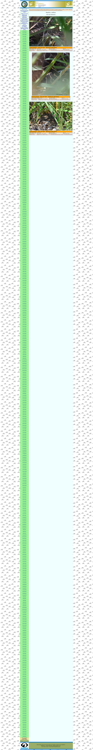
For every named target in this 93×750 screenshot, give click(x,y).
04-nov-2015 (24, 665)
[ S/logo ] (44, 50)
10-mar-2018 (24, 471)
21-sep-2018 (24, 444)
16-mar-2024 (24, 68)
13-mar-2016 (24, 621)
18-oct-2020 (24, 285)
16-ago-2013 (24, 736)
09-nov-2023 (24, 121)
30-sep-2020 (24, 301)
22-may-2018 (24, 460)
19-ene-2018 (24, 480)
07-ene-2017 (24, 561)
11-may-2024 (24, 48)
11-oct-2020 (24, 292)
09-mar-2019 (24, 384)
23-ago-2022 (24, 200)
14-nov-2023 (24, 114)
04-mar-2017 (24, 543)
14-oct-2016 (24, 575)
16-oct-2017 (24, 513)
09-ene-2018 (24, 483)
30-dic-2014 (24, 724)
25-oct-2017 (24, 506)
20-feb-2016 (24, 630)
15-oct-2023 (24, 135)
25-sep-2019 (24, 340)
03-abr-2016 (24, 616)
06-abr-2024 (24, 59)
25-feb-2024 (24, 80)
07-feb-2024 (24, 91)
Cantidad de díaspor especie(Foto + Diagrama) (24, 26)
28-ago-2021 (24, 243)
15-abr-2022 (24, 218)
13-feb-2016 (24, 632)
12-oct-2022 (24, 186)
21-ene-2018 (24, 478)
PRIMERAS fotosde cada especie (24, 15)
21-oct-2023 (24, 131)
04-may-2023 (24, 149)
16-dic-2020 (24, 266)
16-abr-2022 (24, 216)
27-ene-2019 (24, 395)
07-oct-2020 (24, 296)
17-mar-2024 (24, 66)
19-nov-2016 (24, 566)
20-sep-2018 (24, 446)
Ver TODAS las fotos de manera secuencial (24, 19)
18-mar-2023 (24, 158)
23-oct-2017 (24, 508)
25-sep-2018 (24, 441)
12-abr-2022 (24, 220)
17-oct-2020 (24, 287)
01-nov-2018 (24, 427)
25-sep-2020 (24, 305)
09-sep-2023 (24, 144)
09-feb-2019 (24, 391)
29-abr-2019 (24, 372)
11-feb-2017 (24, 549)
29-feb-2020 (24, 312)
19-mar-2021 (24, 257)
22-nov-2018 (24, 418)
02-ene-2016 (24, 648)
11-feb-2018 (24, 473)
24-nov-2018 (24, 416)
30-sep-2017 (24, 517)
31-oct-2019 (24, 328)
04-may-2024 (24, 52)
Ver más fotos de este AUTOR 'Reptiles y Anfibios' (57, 50)
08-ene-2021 (24, 262)
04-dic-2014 (24, 729)
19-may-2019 (24, 363)
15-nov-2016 (24, 568)
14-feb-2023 (24, 165)
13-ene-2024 (24, 96)
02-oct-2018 (24, 439)
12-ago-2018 (24, 455)
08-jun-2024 (24, 45)
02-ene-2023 (24, 172)
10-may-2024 (24, 50)
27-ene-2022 (24, 236)
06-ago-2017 (24, 526)
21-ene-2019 (24, 398)
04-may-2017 (24, 536)
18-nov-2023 (24, 112)
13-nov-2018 (24, 421)
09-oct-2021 (24, 239)
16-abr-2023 (24, 154)
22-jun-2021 (24, 246)
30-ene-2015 (24, 711)
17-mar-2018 (24, 469)
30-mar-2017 (24, 538)
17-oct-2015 (24, 671)
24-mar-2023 (24, 156)
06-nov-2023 (24, 124)
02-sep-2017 (24, 522)
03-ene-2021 (24, 264)
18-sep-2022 (24, 195)
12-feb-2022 (24, 232)
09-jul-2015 (24, 692)
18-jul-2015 (24, 690)
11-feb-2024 (24, 89)
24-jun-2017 (24, 531)
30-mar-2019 (24, 379)
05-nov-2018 (24, 425)
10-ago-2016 (24, 589)
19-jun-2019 (24, 356)
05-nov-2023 (24, 126)
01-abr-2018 (24, 467)
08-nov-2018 (24, 423)
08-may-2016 (24, 609)
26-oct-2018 (24, 430)
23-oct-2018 (24, 432)
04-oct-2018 (24, 437)
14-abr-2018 (24, 464)
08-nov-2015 (24, 662)
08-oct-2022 (24, 188)
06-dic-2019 (24, 319)
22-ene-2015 (24, 713)
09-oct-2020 (24, 294)
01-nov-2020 (24, 280)
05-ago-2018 (24, 457)
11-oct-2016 (24, 577)
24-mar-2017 (24, 540)
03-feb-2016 (24, 637)
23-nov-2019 (24, 322)
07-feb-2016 (24, 635)
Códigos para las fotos (24, 13)
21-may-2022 (24, 211)
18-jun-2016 (24, 602)
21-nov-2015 (24, 660)
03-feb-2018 (24, 476)
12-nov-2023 (24, 117)
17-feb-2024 (24, 84)
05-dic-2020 (24, 269)
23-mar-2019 (24, 381)
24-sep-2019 (24, 342)
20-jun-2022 (24, 209)
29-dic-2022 (24, 174)
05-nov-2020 (24, 278)
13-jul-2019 (24, 351)
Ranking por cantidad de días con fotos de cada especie (24, 29)
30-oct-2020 (24, 282)
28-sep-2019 (24, 338)
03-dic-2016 (24, 563)
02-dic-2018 (24, 414)
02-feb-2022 (24, 234)
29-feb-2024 (24, 75)
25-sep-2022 (24, 193)
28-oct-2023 (24, 128)
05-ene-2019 (24, 404)
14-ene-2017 (24, 556)
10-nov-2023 (24, 119)
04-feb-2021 (24, 259)
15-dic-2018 (24, 409)
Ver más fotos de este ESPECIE (68, 50)
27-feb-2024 (24, 78)
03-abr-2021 (24, 250)
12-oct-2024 (24, 36)
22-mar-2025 (24, 32)
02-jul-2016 (24, 600)
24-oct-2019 (24, 331)
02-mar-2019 (24, 388)
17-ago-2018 (24, 453)
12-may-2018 (24, 462)
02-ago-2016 (24, 593)
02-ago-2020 (24, 308)
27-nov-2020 (24, 273)
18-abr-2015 (24, 699)
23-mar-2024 (24, 64)
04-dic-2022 (24, 181)
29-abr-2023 (24, 151)
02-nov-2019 (24, 326)
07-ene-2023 (24, 167)
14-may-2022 (24, 213)
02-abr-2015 (24, 704)
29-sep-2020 (24, 303)
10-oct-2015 (24, 674)
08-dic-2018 (24, 411)
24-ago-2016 (24, 586)
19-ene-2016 (24, 644)
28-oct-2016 (24, 572)
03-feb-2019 (24, 393)
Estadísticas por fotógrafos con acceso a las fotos (24, 23)
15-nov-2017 (24, 503)
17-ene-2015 (24, 715)
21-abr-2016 (24, 614)
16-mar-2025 (24, 34)
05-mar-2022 (24, 227)
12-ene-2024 (24, 98)
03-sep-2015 (24, 681)
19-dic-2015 (24, 651)
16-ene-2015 (24, 717)
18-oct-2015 (24, 669)
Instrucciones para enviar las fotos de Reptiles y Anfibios (24, 11)
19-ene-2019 (24, 402)
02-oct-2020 (24, 299)
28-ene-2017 (24, 554)
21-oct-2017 (24, 510)
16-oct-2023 (24, 133)
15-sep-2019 (24, 345)
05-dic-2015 (24, 655)
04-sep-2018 (24, 450)
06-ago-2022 (24, 202)
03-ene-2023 (24, 170)
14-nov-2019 (24, 324)
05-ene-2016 (24, 646)
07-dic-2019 (24, 317)
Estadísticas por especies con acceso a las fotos (24, 21)
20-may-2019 (24, 361)
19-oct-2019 (24, 335)
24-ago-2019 (24, 349)
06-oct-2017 (24, 515)
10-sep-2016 (24, 582)
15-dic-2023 (24, 103)
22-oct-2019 (24, 333)
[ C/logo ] (41, 50)
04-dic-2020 (24, 271)
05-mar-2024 (24, 73)
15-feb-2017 (24, 547)
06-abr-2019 (24, 377)
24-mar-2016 (24, 618)
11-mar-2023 (24, 160)
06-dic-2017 (24, 490)
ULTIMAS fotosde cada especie (24, 17)
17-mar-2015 (24, 708)
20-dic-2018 (24, 407)
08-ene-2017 (24, 559)
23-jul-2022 (24, 206)
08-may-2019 (24, 368)
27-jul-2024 (24, 43)
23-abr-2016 (24, 612)
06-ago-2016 (24, 591)
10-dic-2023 (24, 105)
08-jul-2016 (24, 598)
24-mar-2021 (24, 255)
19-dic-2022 (24, 177)
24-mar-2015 (24, 706)
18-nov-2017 (24, 499)
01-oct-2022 (24, 190)
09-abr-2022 (24, 223)
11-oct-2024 (24, 38)
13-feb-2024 (24, 87)
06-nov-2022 (24, 183)
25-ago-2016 (24, 584)
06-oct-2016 (24, 579)
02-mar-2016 (24, 625)
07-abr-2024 (24, 57)
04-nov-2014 (24, 734)
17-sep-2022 (24, 197)
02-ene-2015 (24, 722)
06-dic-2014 (24, 727)
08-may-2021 (24, 248)
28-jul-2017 (24, 529)
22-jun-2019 (24, 354)
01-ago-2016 (24, 595)
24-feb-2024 (24, 82)
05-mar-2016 (24, 623)
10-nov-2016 (24, 570)
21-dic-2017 (24, 487)
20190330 (33, 50)
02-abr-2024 (24, 61)
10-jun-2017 (24, 533)
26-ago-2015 (24, 683)
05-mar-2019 (24, 386)
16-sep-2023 (24, 142)
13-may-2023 (24, 147)
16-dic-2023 (24, 101)
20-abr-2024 (24, 55)
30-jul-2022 (24, 204)
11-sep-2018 (24, 448)
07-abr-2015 (24, 701)
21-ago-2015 (24, 685)
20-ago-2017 (24, 524)
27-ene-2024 (24, 94)
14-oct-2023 (24, 137)
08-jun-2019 (24, 358)
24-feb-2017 (24, 545)
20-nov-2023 (24, 110)
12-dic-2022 (24, 179)
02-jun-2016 (24, 605)
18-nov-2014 (24, 731)
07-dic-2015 (24, 653)
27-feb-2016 (24, 628)
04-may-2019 (24, 370)
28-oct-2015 (24, 667)
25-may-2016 (24, 607)
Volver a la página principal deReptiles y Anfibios (24, 739)
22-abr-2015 (24, 697)
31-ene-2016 (24, 639)
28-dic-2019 (24, 315)
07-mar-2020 (24, 310)
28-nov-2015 (24, 658)
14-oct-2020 (24, 289)
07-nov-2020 (24, 276)
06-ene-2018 (24, 485)
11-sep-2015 (24, 678)
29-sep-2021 (24, 241)
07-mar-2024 (24, 71)
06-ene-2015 (24, 720)
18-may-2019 (24, 365)
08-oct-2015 (24, 676)
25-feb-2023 (24, 163)
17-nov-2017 (24, 501)
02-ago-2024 (24, 41)
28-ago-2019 (24, 347)
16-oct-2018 (24, 434)
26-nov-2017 (24, 494)
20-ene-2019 (24, 400)
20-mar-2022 (24, 225)
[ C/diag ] (46, 50)
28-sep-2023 (24, 140)
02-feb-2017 (24, 552)
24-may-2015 (24, 694)
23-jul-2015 (24, 688)
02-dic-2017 (24, 492)
